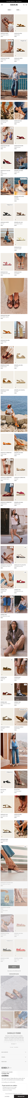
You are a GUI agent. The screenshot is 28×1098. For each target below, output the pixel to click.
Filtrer (17, 10)
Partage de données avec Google (9, 1087)
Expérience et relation (7, 1090)
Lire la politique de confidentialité (8, 1082)
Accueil (11, 1047)
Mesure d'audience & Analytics (9, 1088)
